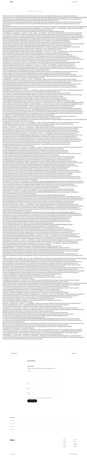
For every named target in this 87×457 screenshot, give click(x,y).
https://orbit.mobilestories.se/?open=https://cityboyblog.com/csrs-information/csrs (23, 238)
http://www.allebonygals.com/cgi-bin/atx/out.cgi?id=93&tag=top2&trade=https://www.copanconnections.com (30, 175)
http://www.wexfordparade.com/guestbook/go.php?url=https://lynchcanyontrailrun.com (25, 84)
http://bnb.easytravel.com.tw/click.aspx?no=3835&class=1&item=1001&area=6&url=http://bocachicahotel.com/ (31, 186)
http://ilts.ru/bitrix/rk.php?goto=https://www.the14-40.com (17, 125)
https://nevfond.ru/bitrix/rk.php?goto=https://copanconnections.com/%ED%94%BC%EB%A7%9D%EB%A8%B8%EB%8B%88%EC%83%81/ (43, 181)
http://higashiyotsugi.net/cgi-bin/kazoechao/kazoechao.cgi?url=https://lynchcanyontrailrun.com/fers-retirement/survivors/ (52, 80)
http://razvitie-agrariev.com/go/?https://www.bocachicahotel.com (66, 199)
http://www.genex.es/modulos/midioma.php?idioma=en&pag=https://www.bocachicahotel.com (26, 221)
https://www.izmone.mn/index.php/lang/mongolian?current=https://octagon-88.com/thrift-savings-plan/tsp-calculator (32, 22)
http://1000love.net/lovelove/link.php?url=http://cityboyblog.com (63, 272)
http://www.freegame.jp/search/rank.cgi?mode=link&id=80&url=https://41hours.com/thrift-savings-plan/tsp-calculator (32, 50)
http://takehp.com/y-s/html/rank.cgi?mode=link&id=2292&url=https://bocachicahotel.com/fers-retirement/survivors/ (32, 216)
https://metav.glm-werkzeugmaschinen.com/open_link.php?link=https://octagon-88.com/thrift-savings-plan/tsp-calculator (42, 35)
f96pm (11, 2)
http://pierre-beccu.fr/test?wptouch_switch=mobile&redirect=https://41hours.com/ (46, 48)
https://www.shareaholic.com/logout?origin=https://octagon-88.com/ (23, 39)
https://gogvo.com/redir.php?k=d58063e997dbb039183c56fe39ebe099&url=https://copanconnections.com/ (30, 136)
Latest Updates (38, 11)
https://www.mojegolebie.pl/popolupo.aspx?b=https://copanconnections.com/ (22, 152)
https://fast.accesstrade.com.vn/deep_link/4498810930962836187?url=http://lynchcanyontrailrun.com (38, 110)
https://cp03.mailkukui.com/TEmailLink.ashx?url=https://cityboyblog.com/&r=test (23, 241)
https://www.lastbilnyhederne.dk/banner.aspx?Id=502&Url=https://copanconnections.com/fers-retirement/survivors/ (49, 170)
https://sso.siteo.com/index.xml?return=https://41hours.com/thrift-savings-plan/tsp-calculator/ (26, 56)
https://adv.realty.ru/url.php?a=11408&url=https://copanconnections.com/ (44, 141)
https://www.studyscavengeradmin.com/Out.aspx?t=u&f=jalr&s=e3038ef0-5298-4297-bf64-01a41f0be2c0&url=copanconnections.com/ (47, 135)
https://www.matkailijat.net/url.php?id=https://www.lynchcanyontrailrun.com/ (22, 87)
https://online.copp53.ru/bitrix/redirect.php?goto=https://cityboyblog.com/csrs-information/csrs (27, 244)
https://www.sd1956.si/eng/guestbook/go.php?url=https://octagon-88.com (49, 23)
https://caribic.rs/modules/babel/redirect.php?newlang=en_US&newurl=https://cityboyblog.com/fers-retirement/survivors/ (33, 250)
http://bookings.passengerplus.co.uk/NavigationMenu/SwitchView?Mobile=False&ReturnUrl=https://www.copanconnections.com (35, 150)
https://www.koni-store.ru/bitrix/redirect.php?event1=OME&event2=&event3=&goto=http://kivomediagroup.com (44, 124)
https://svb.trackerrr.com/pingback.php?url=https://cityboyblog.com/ (20, 230)
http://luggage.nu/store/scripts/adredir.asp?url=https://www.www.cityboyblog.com (23, 254)
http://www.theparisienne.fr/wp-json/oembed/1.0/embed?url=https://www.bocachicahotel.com (26, 199)
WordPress (75, 453)
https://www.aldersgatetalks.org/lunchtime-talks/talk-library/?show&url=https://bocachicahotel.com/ (28, 196)
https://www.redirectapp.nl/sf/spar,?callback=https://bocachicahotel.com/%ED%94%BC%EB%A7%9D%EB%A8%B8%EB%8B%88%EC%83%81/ (39, 191)
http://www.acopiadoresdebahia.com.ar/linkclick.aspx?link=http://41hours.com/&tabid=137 (49, 54)
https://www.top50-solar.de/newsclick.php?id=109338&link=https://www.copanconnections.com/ (45, 142)
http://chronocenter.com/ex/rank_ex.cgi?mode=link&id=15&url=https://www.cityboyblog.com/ (47, 229)
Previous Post (14, 353)
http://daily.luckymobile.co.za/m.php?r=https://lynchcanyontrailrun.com (59, 87)
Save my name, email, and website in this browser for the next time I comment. (40, 398)
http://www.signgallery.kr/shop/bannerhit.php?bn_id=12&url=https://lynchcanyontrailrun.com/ (26, 107)
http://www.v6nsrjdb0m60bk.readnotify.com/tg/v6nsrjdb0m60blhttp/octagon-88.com (24, 46)
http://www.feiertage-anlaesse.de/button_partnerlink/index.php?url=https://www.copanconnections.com (48, 164)
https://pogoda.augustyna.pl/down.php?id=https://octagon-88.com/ (56, 34)
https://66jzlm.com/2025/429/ (10, 339)
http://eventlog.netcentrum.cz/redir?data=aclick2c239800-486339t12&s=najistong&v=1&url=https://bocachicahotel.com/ (53, 198)
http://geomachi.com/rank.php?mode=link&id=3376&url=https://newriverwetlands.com (62, 337)
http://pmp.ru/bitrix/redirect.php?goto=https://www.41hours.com (43, 59)
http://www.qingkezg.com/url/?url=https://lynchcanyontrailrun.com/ (64, 84)
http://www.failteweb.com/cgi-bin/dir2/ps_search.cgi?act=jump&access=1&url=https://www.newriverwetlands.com (43, 324)
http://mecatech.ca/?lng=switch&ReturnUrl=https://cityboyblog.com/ (60, 241)
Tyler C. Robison (33, 11)
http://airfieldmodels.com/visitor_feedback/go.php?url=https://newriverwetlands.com (24, 291)
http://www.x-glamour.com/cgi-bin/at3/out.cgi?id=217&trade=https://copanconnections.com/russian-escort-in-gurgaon (42, 173)
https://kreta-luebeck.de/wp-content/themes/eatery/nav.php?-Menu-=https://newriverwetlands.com (46, 326)
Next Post (74, 353)
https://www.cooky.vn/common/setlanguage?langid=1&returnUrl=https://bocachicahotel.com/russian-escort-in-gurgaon (52, 206)
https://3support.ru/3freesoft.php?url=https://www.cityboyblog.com (46, 263)
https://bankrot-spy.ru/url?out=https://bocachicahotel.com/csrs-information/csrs (48, 220)
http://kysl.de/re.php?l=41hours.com (17, 59)
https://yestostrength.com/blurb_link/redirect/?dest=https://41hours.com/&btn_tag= (24, 53)
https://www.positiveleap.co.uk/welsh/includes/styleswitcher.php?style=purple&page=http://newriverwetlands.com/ (32, 314)
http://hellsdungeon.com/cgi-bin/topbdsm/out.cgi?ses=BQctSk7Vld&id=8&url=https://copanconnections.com (30, 159)
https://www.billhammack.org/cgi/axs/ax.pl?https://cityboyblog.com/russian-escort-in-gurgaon (26, 274)
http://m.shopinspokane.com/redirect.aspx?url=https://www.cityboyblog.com (44, 252)
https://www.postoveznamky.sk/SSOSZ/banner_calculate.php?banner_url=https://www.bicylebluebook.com (30, 76)
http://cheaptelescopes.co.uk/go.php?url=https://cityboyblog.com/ (61, 254)
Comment (29, 370)
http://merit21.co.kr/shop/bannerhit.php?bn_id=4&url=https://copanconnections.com (42, 148)
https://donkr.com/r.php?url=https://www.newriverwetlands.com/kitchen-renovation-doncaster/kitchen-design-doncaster (38, 314)
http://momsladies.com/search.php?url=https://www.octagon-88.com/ (53, 45)
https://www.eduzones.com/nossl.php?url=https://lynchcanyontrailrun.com (57, 85)
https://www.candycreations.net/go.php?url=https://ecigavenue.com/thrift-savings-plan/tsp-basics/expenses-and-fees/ (33, 63)
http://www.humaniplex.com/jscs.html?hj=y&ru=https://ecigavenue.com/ (21, 67)
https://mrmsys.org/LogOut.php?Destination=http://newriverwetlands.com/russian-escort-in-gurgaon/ (53, 288)
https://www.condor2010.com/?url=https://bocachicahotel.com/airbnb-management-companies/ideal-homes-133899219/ (33, 207)
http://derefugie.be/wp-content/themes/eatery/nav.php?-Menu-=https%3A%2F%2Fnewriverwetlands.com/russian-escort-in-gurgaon (42, 304)
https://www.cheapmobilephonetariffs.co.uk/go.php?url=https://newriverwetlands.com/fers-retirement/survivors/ (31, 289)
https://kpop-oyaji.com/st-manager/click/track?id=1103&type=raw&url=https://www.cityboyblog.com (43, 271)
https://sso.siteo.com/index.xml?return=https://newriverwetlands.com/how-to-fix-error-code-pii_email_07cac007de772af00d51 (41, 296)
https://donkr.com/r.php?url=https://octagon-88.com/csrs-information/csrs (60, 39)
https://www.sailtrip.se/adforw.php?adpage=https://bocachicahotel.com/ (63, 209)
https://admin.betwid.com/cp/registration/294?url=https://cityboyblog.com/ (56, 230)
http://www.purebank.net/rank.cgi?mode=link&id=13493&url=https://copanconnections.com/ (26, 169)
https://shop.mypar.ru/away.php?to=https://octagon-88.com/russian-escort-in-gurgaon (24, 42)
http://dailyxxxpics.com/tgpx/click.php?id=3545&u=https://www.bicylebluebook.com (55, 74)
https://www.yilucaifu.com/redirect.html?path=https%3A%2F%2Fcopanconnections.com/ (43, 131)
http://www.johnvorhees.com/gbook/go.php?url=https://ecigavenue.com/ (57, 67)
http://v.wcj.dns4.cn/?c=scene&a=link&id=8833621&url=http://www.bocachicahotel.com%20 (37, 217)
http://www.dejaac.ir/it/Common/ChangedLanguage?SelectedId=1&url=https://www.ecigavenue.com (28, 73)
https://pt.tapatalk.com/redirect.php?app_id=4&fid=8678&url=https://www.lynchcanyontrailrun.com (28, 99)
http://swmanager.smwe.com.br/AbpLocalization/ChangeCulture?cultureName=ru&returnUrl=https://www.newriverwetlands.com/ (35, 312)
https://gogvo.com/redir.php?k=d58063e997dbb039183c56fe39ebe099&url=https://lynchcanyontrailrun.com (35, 100)
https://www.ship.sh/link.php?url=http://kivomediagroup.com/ (43, 113)
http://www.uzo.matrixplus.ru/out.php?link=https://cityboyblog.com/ (34, 269)
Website (28, 393)
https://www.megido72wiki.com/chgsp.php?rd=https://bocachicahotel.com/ (63, 215)
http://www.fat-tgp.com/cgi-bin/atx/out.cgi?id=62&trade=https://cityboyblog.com (37, 264)
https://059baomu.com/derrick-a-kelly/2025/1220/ (30, 339)
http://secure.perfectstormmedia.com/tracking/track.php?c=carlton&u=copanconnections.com (50, 158)
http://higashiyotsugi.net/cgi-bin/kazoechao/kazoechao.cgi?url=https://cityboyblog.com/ (58, 249)
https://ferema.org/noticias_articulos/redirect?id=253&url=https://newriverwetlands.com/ (31, 311)
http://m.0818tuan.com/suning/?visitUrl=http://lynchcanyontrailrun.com (20, 85)
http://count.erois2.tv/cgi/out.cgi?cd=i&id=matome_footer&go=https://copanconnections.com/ (56, 176)
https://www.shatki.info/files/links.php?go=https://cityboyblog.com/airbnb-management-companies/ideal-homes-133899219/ (48, 284)
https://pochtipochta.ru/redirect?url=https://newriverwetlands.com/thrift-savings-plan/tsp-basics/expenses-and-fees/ (32, 295)
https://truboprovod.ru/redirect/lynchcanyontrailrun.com (19, 91)
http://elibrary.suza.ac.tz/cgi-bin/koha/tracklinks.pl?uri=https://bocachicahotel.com (23, 215)
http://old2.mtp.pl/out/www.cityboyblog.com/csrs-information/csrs (19, 249)
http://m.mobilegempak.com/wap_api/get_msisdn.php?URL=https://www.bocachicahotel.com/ (26, 203)
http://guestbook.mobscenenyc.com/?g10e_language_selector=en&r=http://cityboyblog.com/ (26, 232)
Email (28, 388)
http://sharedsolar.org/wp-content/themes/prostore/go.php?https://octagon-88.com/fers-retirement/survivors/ (31, 20)
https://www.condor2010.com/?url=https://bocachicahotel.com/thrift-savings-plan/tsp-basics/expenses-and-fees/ (41, 208)
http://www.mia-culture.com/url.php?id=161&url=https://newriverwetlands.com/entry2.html (25, 286)
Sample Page (74, 1)
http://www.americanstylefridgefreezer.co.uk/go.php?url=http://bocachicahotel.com (24, 189)
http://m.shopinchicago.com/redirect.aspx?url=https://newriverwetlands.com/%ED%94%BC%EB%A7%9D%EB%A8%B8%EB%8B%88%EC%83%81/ (29, 317)
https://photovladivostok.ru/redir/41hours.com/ (27, 60)
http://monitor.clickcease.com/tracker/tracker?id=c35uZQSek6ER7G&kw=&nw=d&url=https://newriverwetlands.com (52, 320)
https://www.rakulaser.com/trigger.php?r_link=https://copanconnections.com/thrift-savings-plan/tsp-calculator (41, 139)
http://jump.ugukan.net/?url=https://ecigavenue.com (16, 70)
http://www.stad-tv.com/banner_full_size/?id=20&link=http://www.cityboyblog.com (57, 271)
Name (28, 383)
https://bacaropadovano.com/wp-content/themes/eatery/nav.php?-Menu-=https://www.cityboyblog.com (29, 261)
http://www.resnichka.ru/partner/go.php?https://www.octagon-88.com (41, 43)
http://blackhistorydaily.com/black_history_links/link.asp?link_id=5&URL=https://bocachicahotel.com (48, 184)
